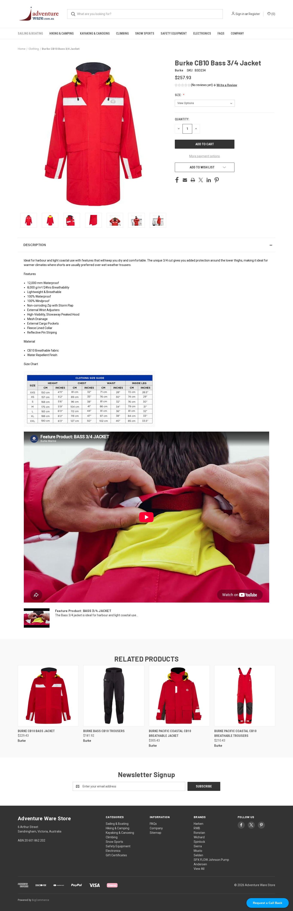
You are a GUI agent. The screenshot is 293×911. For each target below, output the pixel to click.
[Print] (193, 180)
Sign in (240, 14)
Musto (198, 850)
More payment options (204, 156)
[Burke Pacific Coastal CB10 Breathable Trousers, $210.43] (244, 695)
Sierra (198, 846)
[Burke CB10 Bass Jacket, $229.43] (48, 695)
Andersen (200, 864)
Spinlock (199, 841)
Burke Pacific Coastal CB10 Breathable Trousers (235, 733)
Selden (198, 855)
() (273, 14)
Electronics (202, 33)
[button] (225, 85)
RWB (197, 828)
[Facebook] (177, 180)
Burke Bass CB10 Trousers (104, 731)
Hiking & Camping (61, 33)
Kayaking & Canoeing (95, 33)
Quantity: (182, 119)
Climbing (122, 33)
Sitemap (155, 832)
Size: (178, 95)
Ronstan (199, 832)
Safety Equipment (174, 33)
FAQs (220, 33)
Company (237, 33)
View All (199, 868)
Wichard (199, 837)
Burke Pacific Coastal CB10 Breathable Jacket (170, 733)
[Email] (185, 180)
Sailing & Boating (30, 33)
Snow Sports (144, 33)
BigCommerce (40, 900)
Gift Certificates (116, 855)
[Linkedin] (209, 180)
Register (254, 14)
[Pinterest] (216, 180)
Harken (198, 823)
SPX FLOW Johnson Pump (211, 859)
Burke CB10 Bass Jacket (36, 731)
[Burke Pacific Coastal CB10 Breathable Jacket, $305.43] (179, 695)
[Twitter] (201, 180)
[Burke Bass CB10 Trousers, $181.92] (113, 695)
